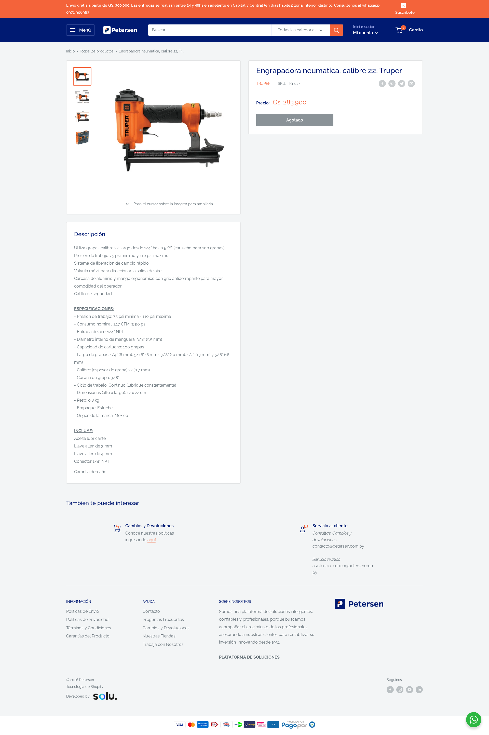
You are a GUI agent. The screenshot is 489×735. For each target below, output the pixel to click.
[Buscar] (336, 30)
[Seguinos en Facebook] (390, 689)
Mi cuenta (363, 32)
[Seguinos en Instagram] (399, 689)
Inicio (70, 51)
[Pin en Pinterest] (392, 83)
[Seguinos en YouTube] (409, 689)
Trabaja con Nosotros (163, 644)
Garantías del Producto (88, 636)
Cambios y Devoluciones (166, 627)
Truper (263, 84)
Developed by (78, 696)
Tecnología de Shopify (84, 687)
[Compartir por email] (411, 83)
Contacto (151, 611)
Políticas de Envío (82, 611)
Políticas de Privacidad (87, 619)
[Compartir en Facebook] (382, 83)
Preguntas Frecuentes (163, 619)
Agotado (294, 120)
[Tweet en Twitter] (401, 83)
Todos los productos (97, 51)
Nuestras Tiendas (159, 636)
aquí (151, 539)
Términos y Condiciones (88, 627)
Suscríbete (405, 12)
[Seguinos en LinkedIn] (419, 689)
